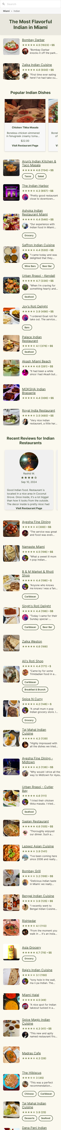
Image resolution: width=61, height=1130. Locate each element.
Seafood (29, 296)
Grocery (29, 235)
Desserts (29, 1118)
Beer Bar (47, 266)
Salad (41, 176)
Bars (27, 327)
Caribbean (30, 596)
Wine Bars (30, 266)
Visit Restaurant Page (25, 145)
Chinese (29, 1093)
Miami (6, 11)
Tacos (28, 176)
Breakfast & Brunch (35, 689)
